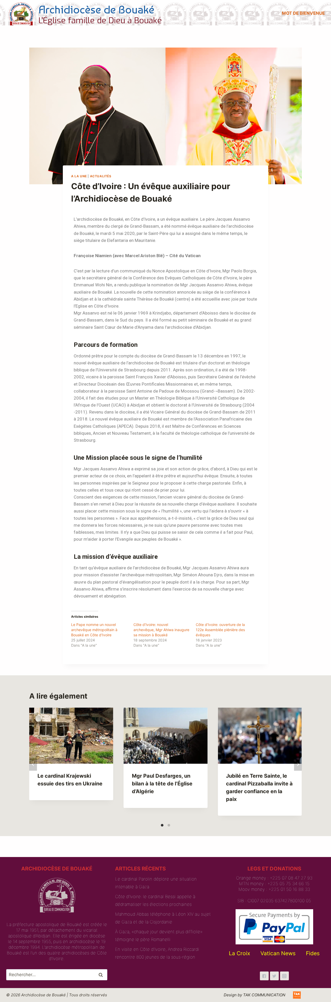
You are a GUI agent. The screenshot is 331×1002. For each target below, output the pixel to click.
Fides (313, 953)
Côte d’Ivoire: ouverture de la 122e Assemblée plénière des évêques (220, 629)
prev (33, 764)
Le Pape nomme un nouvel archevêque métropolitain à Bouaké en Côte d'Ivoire (94, 629)
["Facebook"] (264, 976)
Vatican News (278, 953)
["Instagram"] (284, 976)
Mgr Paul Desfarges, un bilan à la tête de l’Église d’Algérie (162, 783)
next (298, 764)
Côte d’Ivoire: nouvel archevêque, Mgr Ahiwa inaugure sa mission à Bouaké (161, 629)
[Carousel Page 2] (169, 825)
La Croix (239, 953)
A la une (79, 176)
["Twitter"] (274, 976)
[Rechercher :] (56, 974)
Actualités (100, 176)
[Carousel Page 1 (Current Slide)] (162, 825)
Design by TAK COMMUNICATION (254, 994)
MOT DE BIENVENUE (303, 13)
